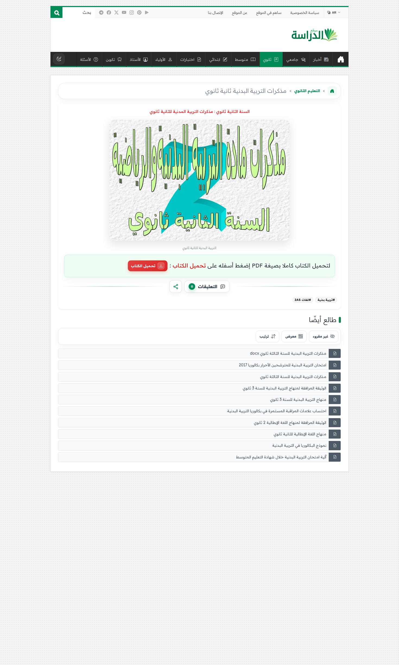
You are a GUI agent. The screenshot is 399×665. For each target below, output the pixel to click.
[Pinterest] (139, 12)
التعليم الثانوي (307, 90)
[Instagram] (131, 12)
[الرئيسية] (341, 59)
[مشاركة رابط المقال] (175, 286)
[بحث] (56, 12)
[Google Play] (146, 12)
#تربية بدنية (326, 300)
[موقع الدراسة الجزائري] (314, 35)
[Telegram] (101, 12)
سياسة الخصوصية (304, 12)
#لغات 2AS (302, 300)
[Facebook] (108, 12)
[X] (116, 12)
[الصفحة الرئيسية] (332, 91)
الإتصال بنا (215, 12)
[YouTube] (124, 12)
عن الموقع (239, 12)
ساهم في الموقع (268, 12)
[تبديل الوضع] (59, 58)
